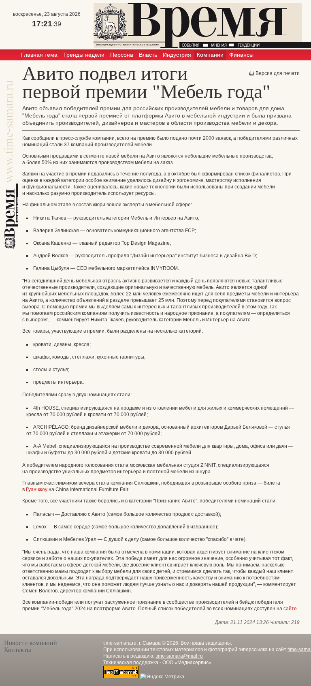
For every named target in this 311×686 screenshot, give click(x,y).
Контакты (17, 649)
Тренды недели (83, 54)
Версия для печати (278, 73)
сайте (290, 608)
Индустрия (177, 54)
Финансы (241, 54)
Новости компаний (30, 642)
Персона (121, 54)
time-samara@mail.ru (179, 656)
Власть (148, 54)
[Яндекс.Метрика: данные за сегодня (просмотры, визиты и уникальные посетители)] (162, 676)
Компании (210, 54)
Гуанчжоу (36, 489)
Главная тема (39, 54)
